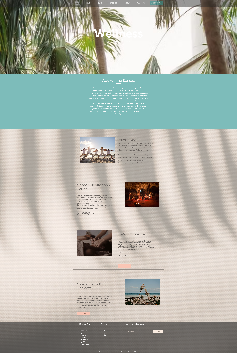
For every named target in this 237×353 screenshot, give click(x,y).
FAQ (82, 343)
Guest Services (85, 334)
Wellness (83, 335)
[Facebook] (104, 330)
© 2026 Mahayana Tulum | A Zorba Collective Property (111, 352)
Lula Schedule (138, 160)
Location (83, 332)
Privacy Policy (85, 344)
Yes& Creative (136, 352)
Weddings (84, 337)
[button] (113, 3)
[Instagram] (104, 334)
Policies (83, 341)
